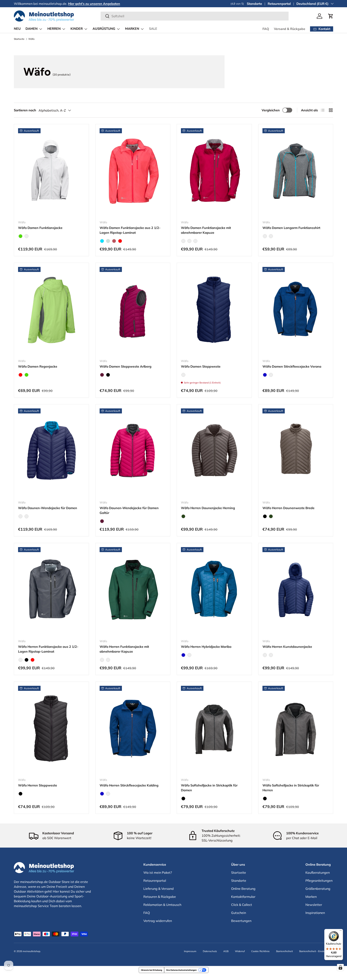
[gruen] (20, 236)
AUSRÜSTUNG (104, 29)
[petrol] (183, 241)
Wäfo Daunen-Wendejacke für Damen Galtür (129, 510)
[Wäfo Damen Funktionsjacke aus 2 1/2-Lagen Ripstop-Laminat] (133, 172)
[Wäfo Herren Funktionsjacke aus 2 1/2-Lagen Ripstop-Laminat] (51, 591)
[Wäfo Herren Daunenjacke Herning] (214, 452)
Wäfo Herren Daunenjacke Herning (208, 508)
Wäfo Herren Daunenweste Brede (288, 508)
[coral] (114, 241)
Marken (311, 897)
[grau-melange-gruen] (271, 236)
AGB (226, 951)
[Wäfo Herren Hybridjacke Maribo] (214, 591)
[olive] (183, 516)
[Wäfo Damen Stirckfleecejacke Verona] (295, 311)
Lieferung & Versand (158, 889)
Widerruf (240, 951)
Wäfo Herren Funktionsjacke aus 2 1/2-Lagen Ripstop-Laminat (48, 649)
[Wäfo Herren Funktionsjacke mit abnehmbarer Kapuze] (133, 591)
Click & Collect (241, 905)
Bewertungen (241, 921)
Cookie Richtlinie (260, 951)
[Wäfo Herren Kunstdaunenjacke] (295, 591)
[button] (330, 16)
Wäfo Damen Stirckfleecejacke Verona (291, 366)
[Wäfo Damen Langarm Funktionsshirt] (295, 172)
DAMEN (32, 29)
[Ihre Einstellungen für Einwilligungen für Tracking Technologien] (340, 967)
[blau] (265, 375)
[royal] (108, 660)
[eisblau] (189, 241)
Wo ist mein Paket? (157, 872)
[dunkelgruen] (102, 660)
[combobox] (194, 16)
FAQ (265, 29)
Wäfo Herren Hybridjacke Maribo (206, 647)
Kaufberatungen (317, 872)
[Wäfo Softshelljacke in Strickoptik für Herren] (295, 730)
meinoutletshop (31, 951)
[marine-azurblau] (20, 516)
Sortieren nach (25, 110)
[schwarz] (271, 655)
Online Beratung (243, 889)
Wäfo (31, 39)
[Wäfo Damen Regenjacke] (51, 311)
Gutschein (238, 913)
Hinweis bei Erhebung (151, 970)
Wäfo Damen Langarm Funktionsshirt (291, 228)
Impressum (190, 951)
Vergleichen (271, 110)
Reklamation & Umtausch (162, 905)
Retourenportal (279, 4)
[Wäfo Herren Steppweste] (51, 730)
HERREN (54, 29)
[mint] (108, 241)
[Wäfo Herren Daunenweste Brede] (295, 452)
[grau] (271, 375)
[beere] (195, 241)
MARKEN (132, 29)
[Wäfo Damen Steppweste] (214, 311)
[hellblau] (102, 241)
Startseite (19, 39)
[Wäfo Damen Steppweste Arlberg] (133, 311)
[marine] (183, 375)
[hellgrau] (26, 236)
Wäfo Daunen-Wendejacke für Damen (47, 508)
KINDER (76, 29)
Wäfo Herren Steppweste (37, 785)
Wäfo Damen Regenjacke (37, 366)
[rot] (120, 241)
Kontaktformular (243, 897)
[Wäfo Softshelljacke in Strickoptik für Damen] (214, 730)
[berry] (102, 375)
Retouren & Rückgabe (159, 897)
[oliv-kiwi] (26, 516)
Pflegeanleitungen (319, 881)
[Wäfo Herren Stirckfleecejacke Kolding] (133, 730)
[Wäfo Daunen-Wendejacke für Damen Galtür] (133, 452)
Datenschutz (210, 951)
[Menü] (340, 931)
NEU (17, 29)
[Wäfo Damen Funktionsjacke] (51, 172)
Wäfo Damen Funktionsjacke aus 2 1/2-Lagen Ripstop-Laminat (130, 230)
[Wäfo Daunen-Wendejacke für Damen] (51, 452)
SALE (153, 29)
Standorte (254, 4)
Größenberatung (317, 889)
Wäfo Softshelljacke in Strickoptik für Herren (290, 787)
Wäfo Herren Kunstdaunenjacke (287, 647)
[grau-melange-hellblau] (265, 236)
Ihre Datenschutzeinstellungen (181, 970)
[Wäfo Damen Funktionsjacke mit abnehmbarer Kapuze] (214, 172)
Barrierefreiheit (284, 951)
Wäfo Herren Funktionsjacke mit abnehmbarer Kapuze (124, 649)
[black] (108, 375)
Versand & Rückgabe (289, 29)
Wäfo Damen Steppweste (200, 366)
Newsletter (313, 905)
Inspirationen (315, 913)
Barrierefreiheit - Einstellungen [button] (316, 951)
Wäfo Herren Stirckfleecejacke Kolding (129, 785)
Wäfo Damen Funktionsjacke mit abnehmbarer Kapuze (206, 230)
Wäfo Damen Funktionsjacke (40, 228)
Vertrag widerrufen (157, 921)
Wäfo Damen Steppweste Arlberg (125, 366)
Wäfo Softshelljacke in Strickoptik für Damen (209, 787)
